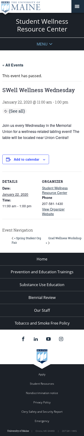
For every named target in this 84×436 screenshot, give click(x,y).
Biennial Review (42, 297)
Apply (42, 374)
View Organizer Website (53, 211)
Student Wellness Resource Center (55, 190)
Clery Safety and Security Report (42, 412)
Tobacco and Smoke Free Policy (42, 323)
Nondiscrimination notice (42, 393)
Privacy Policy (42, 402)
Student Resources (42, 384)
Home (42, 259)
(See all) (17, 111)
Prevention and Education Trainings (42, 271)
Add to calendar (26, 159)
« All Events (12, 65)
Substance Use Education (42, 284)
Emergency (42, 421)
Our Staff (42, 310)
